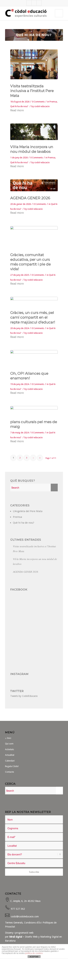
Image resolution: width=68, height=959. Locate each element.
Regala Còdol (11, 766)
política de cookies (34, 953)
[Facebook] (29, 3)
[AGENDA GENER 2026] (34, 185)
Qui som (9, 743)
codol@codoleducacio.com (25, 916)
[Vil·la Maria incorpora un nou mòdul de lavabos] (34, 131)
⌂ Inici (8, 738)
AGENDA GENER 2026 (30, 198)
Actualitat (9, 755)
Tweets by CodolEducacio (24, 696)
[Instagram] (39, 3)
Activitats (9, 749)
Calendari (10, 760)
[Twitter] (34, 3)
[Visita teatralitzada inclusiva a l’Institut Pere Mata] (34, 64)
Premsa (53, 101)
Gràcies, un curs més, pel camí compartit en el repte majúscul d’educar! (32, 317)
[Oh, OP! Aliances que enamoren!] (34, 358)
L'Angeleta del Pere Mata (27, 511)
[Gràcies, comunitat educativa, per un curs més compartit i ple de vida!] (34, 237)
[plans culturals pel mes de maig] (34, 410)
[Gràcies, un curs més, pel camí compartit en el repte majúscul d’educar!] (34, 301)
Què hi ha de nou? (19, 106)
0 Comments (38, 101)
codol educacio (42, 106)
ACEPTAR (34, 957)
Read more (17, 110)
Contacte (9, 772)
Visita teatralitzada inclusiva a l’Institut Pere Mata (32, 91)
